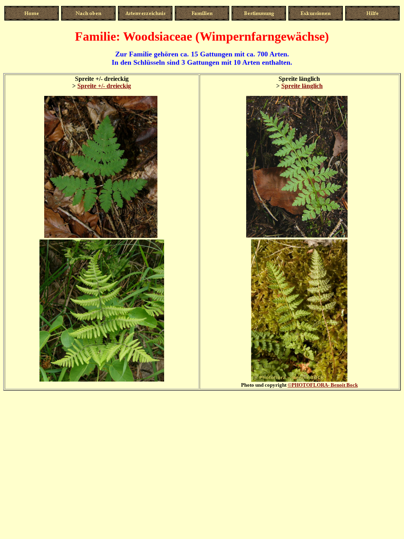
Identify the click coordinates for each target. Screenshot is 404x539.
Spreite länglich (302, 85)
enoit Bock (323, 385)
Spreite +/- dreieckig (104, 85)
